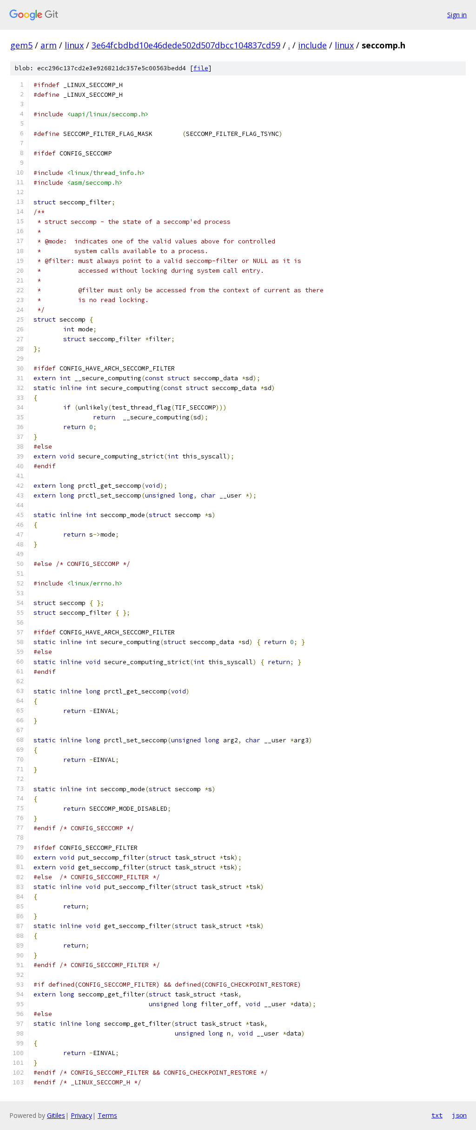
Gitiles (56, 1115)
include (312, 45)
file (200, 68)
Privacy (81, 1115)
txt (437, 1115)
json (459, 1115)
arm (48, 45)
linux (74, 45)
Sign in (457, 14)
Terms (107, 1115)
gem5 (21, 45)
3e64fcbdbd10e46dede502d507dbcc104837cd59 (186, 45)
